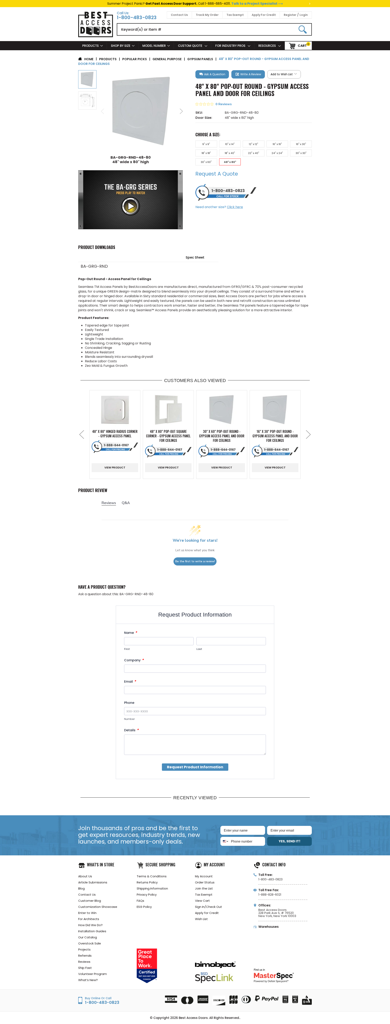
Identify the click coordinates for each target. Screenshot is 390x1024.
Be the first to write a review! (195, 561)
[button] (212, 74)
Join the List (204, 888)
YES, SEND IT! (289, 841)
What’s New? (88, 980)
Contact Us (179, 15)
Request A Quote (216, 173)
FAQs (140, 900)
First (127, 649)
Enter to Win (87, 913)
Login (304, 15)
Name (130, 632)
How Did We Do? (90, 925)
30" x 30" (301, 153)
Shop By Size (120, 46)
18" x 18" (206, 153)
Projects (84, 949)
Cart (302, 45)
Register (290, 15)
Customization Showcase (97, 907)
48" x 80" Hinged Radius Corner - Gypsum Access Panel (115, 433)
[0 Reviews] (253, 109)
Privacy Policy (147, 894)
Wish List (201, 919)
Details (131, 730)
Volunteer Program (92, 974)
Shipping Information (152, 888)
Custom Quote (190, 46)
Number (129, 719)
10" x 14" (230, 144)
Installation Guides (92, 931)
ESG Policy (144, 907)
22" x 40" (253, 153)
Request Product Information (195, 767)
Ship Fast (85, 968)
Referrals (85, 955)
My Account (204, 876)
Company (134, 660)
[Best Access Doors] (95, 36)
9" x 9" (206, 144)
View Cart (202, 900)
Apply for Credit (207, 913)
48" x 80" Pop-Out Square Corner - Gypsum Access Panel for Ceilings (168, 436)
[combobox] (225, 841)
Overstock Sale (89, 943)
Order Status (204, 882)
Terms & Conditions (152, 876)
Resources (267, 46)
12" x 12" (253, 144)
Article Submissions (92, 882)
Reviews (84, 962)
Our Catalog (87, 937)
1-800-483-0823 (137, 17)
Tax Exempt (235, 15)
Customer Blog (89, 900)
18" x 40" (230, 153)
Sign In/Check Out (208, 907)
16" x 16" (277, 144)
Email (130, 681)
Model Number (154, 46)
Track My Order (207, 15)
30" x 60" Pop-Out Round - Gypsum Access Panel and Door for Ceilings (221, 436)
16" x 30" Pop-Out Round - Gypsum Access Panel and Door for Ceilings (275, 436)
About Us (85, 876)
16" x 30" (301, 144)
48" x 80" (230, 162)
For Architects (88, 919)
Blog (81, 888)
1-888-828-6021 (269, 894)
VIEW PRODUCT (114, 467)
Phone (129, 703)
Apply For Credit (264, 15)
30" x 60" (206, 162)
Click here (235, 207)
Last (199, 649)
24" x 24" (277, 153)
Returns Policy (147, 882)
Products (90, 46)
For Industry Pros (230, 46)
